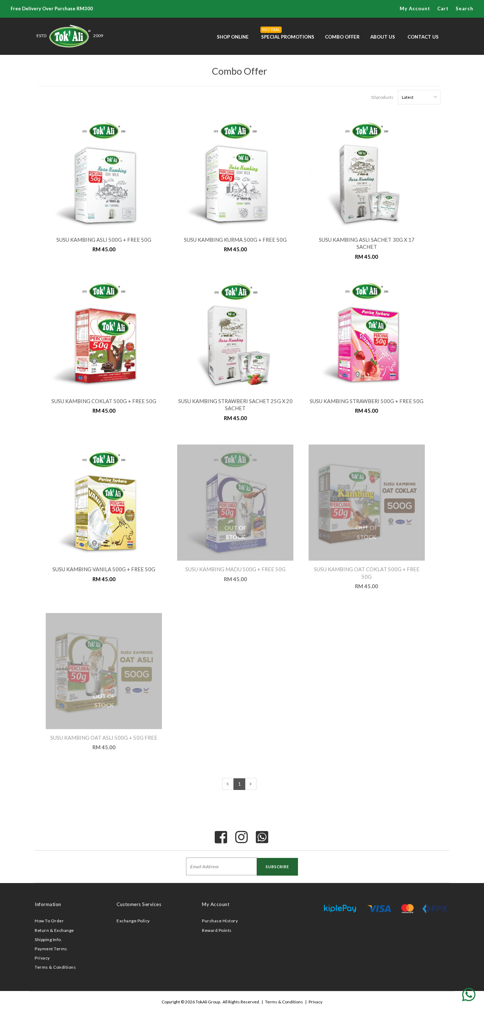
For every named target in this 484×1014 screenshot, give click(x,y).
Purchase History (220, 920)
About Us (382, 37)
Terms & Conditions (55, 967)
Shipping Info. (48, 939)
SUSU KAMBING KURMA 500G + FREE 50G (235, 240)
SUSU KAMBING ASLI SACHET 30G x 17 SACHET (367, 243)
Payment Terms (51, 948)
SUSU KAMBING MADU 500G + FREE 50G (235, 569)
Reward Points (217, 930)
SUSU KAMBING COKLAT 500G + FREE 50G (103, 401)
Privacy (42, 958)
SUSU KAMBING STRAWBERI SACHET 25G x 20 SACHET (235, 405)
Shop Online (233, 37)
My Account (215, 904)
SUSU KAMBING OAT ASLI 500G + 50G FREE (103, 738)
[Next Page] (251, 784)
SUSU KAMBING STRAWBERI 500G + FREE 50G (366, 401)
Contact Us (423, 37)
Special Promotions (287, 34)
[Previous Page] (227, 784)
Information (48, 904)
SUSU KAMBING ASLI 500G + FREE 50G (103, 240)
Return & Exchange (54, 930)
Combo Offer (342, 37)
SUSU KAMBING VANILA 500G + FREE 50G (103, 569)
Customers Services (139, 904)
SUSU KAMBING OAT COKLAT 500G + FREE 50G (367, 573)
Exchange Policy (133, 920)
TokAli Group (208, 1001)
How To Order (49, 920)
